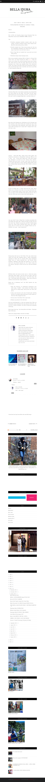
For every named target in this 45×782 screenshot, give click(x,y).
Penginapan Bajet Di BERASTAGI (16, 608)
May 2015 (13, 631)
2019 (11, 580)
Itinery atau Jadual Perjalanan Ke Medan (20, 59)
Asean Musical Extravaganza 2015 (16, 614)
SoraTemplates (17, 779)
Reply (35, 383)
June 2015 (13, 629)
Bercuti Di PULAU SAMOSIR (16, 599)
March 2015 (13, 633)
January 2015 (13, 637)
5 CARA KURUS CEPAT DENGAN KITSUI (21, 770)
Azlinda (15, 378)
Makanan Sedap (11, 516)
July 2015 (13, 627)
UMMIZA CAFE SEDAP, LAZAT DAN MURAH (19, 618)
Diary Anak (10, 512)
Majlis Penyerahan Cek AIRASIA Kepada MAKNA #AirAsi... (22, 603)
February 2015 (14, 635)
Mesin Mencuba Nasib (14, 595)
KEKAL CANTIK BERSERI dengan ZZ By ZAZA (20, 597)
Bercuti (19, 22)
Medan (23, 22)
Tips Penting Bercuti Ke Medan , (25, 309)
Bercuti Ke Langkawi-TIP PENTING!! (20, 757)
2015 (11, 588)
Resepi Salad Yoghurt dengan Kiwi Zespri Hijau (19, 601)
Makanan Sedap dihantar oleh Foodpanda (18, 610)
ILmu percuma (11, 514)
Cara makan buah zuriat (17, 751)
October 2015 (13, 593)
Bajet (15, 22)
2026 (11, 574)
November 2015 (14, 591)
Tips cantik (10, 520)
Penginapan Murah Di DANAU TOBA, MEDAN (19, 612)
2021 (11, 576)
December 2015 (14, 589)
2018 (11, 582)
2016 (11, 586)
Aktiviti (9, 508)
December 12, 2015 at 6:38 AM (22, 388)
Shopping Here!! (11, 518)
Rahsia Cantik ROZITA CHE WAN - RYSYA (18, 616)
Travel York (28, 22)
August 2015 (13, 625)
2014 (11, 639)
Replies (13, 384)
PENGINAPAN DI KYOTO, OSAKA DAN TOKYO (18, 530)
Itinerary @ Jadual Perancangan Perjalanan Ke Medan (20, 620)
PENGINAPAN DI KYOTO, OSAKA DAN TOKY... (31, 365)
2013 (11, 641)
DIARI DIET (10, 510)
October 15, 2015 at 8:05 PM (19, 380)
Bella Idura (22, 325)
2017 (11, 584)
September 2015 (14, 623)
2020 (11, 578)
